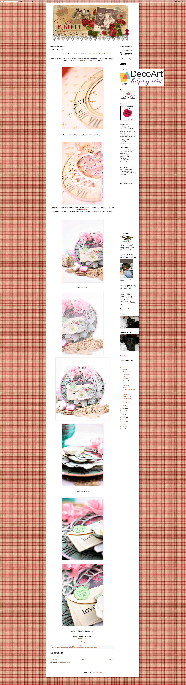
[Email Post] (80, 646)
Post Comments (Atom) (64, 662)
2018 (123, 370)
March (125, 376)
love (124, 392)
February (125, 378)
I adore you (126, 385)
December (126, 372)
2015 (123, 410)
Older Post (111, 659)
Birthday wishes (127, 398)
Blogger (100, 672)
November (126, 374)
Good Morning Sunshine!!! (127, 401)
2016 (123, 408)
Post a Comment (57, 656)
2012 (123, 417)
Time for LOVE (127, 396)
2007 (123, 428)
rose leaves (84, 209)
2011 (123, 419)
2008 (123, 426)
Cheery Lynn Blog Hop (129, 389)
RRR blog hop (127, 394)
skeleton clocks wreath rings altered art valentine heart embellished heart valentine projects (76, 647)
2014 (123, 412)
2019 (123, 367)
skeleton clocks (76, 135)
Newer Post (54, 659)
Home (82, 659)
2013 (123, 415)
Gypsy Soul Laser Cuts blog (97, 53)
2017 (123, 406)
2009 (123, 424)
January (125, 381)
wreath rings (82, 642)
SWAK (124, 387)
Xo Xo (124, 383)
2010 (123, 421)
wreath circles (81, 60)
